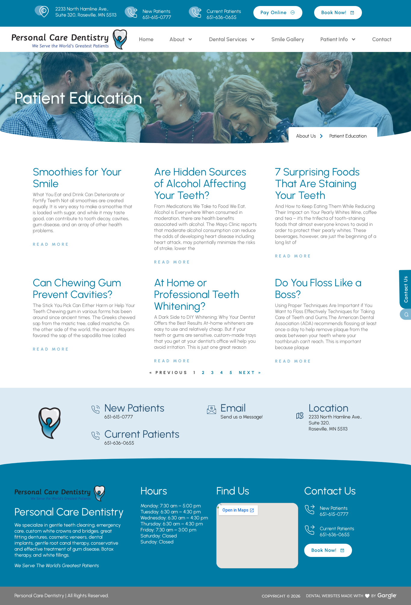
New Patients (156, 11)
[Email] (211, 409)
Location (328, 408)
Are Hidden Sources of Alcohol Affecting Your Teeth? (200, 184)
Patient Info (334, 39)
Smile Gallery (287, 39)
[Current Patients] (196, 13)
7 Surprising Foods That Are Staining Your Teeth (317, 184)
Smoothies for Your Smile (77, 178)
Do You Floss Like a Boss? (318, 288)
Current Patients (224, 11)
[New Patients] (132, 13)
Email (233, 408)
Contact (381, 39)
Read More (51, 244)
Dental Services (228, 39)
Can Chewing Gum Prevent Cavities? (77, 288)
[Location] (299, 415)
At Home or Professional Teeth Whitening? (196, 294)
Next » (250, 372)
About (176, 39)
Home (146, 39)
